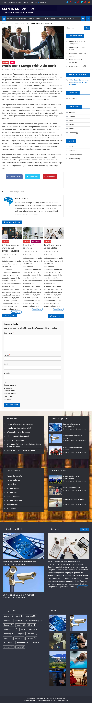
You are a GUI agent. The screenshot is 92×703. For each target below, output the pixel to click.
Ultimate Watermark (15, 500)
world (22, 192)
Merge (16, 192)
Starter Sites (11, 484)
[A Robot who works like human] (55, 450)
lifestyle (33, 629)
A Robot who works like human (77, 54)
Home (26, 2)
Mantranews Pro (19, 9)
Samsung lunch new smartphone (77, 42)
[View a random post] (88, 18)
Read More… (15, 312)
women (8, 647)
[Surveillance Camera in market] (55, 438)
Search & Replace (14, 496)
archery (8, 616)
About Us (43, 2)
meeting (8, 634)
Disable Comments (14, 476)
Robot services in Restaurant (75, 61)
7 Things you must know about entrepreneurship (11, 248)
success (8, 642)
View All (84, 529)
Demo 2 (71, 18)
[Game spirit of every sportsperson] (55, 479)
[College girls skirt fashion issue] (55, 502)
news (7, 638)
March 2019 (73, 98)
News (53, 18)
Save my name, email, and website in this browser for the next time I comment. (10, 392)
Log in (71, 146)
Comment (9, 333)
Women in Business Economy (57, 316)
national (32, 634)
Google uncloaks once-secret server (21, 450)
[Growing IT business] (33, 233)
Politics (46, 18)
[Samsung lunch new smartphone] (55, 427)
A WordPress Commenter (79, 80)
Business (22, 18)
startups (31, 638)
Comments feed (75, 155)
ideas (31, 625)
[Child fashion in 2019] (55, 490)
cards (7, 620)
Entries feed (73, 150)
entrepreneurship (34, 620)
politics (19, 638)
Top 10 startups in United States (52, 246)
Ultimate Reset (12, 492)
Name (7, 355)
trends (35, 642)
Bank (11, 192)
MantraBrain (20, 70)
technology (22, 642)
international (10, 629)
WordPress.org (74, 159)
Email (6, 364)
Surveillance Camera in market (78, 48)
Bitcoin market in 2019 (77, 66)
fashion (8, 625)
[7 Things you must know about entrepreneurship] (12, 233)
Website (7, 373)
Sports (39, 18)
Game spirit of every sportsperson (71, 477)
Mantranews (11, 508)
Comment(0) (31, 70)
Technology (12, 18)
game (21, 625)
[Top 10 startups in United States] (54, 233)
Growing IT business (28, 246)
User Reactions (12, 504)
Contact (34, 2)
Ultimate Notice (13, 488)
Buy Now (62, 18)
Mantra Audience (13, 480)
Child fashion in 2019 (71, 488)
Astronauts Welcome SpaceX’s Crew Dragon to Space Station (24, 445)
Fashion (31, 18)
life (23, 629)
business (31, 616)
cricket (18, 620)
